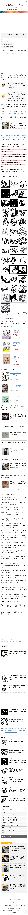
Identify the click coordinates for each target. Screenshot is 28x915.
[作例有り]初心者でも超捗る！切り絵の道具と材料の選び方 (18, 416)
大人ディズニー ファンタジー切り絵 (15, 397)
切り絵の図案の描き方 (7, 822)
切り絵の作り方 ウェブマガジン (14, 905)
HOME (4, 899)
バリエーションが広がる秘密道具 (12, 137)
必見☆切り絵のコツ (7, 827)
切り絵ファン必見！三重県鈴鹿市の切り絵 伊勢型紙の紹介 (18, 483)
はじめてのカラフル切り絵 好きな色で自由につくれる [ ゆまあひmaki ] (15, 374)
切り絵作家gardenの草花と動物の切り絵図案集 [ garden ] (15, 386)
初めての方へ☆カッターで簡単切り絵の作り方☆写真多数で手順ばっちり (18, 125)
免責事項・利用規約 (15, 900)
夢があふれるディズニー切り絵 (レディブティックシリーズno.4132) (16, 357)
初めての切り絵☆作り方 (8, 814)
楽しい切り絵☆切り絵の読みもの (10, 825)
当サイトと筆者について (8, 830)
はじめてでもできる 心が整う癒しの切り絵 (16, 331)
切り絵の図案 (18, 641)
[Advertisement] (12, 22)
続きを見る (18, 130)
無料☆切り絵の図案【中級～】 (8, 639)
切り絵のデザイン (5, 641)
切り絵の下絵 (12, 641)
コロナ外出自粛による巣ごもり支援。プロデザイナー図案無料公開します (17, 677)
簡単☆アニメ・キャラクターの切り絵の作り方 (15, 728)
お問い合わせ (5, 832)
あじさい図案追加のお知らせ (17, 741)
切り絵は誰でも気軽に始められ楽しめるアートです (14, 908)
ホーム (3, 812)
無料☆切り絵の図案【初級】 (21, 639)
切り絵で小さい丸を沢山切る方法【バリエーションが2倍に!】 (18, 886)
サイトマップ (9, 899)
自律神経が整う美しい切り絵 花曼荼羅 (16, 344)
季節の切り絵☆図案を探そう (16, 113)
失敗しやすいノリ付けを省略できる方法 (16, 135)
